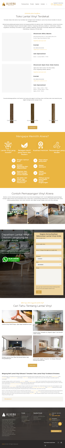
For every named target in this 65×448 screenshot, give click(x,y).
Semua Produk (25, 416)
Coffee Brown (12, 120)
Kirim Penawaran (37, 419)
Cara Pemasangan (26, 420)
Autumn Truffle (32, 120)
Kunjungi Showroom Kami (39, 416)
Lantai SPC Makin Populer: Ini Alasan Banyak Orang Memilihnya (47, 359)
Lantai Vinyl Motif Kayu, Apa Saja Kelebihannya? (17, 324)
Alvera (3, 444)
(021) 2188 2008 (56, 415)
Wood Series (24, 417)
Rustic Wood (53, 120)
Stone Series (24, 419)
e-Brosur (24, 421)
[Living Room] (17, 214)
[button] (60, 424)
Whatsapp (35, 417)
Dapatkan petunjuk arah (39, 40)
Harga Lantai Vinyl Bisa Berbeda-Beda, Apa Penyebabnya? (15, 358)
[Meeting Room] (38, 214)
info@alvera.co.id (56, 419)
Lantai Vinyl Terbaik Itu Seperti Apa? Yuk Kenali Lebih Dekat (48, 333)
